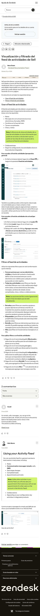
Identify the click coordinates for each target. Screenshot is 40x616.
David (9, 407)
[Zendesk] (20, 587)
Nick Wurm (11, 443)
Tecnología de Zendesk (22, 611)
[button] (18, 556)
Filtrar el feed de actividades (14, 101)
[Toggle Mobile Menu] (36, 3)
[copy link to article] (2, 49)
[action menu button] (37, 406)
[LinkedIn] (13, 49)
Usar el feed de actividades (14, 98)
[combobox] (20, 391)
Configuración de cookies (13, 602)
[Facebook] (6, 49)
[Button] (3, 378)
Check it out (5, 427)
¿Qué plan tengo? (34, 76)
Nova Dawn (11, 65)
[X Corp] (9, 49)
